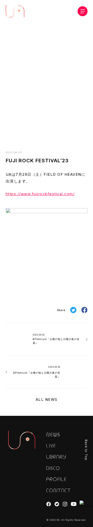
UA (15, 11)
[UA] (21, 440)
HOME (30, 131)
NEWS (44, 131)
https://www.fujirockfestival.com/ (40, 193)
